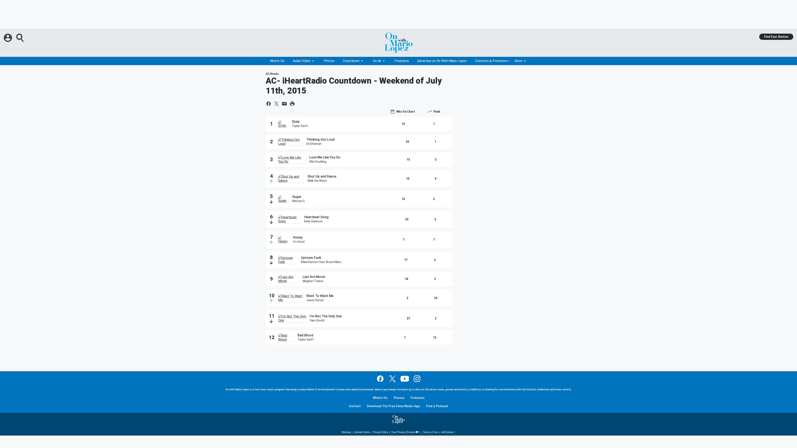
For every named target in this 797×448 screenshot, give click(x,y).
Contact (355, 406)
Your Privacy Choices (403, 432)
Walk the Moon (317, 180)
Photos (329, 61)
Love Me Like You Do (324, 157)
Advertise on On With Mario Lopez (442, 61)
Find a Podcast (437, 406)
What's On (277, 61)
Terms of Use (430, 432)
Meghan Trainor (313, 281)
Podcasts (402, 61)
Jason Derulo (315, 300)
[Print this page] (292, 104)
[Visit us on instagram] (417, 378)
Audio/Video (301, 61)
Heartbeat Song (316, 217)
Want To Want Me (320, 296)
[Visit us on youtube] (404, 378)
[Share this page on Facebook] (268, 104)
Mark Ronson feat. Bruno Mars (321, 262)
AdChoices (447, 432)
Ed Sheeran (313, 143)
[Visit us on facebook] (380, 378)
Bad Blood (305, 335)
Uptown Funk (311, 258)
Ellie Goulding (317, 161)
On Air (377, 61)
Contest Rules (362, 432)
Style (295, 122)
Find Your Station (776, 36)
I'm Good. (299, 241)
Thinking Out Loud (320, 139)
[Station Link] (398, 42)
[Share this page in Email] (284, 104)
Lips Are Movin (314, 277)
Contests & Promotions (492, 61)
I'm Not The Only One (326, 316)
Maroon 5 (298, 201)
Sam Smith (317, 320)
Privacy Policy (380, 432)
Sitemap (346, 432)
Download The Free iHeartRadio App (393, 406)
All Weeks (272, 73)
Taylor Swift (300, 126)
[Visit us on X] (392, 378)
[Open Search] (20, 38)
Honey (298, 237)
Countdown (351, 61)
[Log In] (8, 38)
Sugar (296, 197)
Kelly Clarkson (313, 221)
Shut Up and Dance (321, 176)
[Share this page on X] (276, 104)
